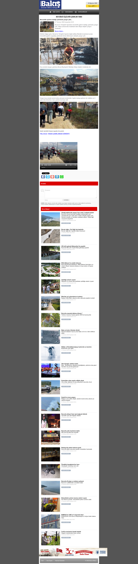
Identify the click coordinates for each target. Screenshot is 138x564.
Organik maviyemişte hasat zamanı (71, 534)
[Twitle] (48, 176)
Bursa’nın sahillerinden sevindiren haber (72, 484)
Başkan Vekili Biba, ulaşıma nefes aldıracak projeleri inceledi (78, 299)
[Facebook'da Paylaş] (43, 176)
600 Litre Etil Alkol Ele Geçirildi (70, 433)
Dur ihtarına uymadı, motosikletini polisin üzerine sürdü (76, 501)
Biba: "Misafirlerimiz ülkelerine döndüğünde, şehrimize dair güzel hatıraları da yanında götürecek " (78, 367)
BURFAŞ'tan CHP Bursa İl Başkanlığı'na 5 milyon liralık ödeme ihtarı (78, 518)
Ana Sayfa (49, 560)
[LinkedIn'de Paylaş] (57, 176)
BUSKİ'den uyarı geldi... (76, 349)
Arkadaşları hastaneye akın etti (70, 467)
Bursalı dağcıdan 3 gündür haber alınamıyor (73, 232)
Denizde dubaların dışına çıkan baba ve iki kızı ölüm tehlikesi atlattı (78, 333)
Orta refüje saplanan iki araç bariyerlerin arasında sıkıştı (76, 383)
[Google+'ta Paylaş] (52, 176)
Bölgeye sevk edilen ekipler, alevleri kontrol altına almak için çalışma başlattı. (77, 401)
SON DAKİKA (69, 12)
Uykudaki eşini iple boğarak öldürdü (74, 417)
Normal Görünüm (59, 560)
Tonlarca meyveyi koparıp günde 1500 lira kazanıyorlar (76, 316)
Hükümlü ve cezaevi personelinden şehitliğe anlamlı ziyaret (77, 282)
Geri (42, 560)
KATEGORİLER (82, 12)
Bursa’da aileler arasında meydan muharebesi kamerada (76, 450)
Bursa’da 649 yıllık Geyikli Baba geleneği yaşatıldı (75, 249)
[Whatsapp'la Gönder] (61, 176)
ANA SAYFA (56, 12)
